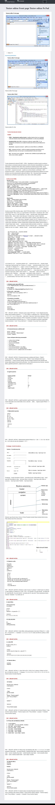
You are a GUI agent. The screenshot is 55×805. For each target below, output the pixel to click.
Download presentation (10, 55)
